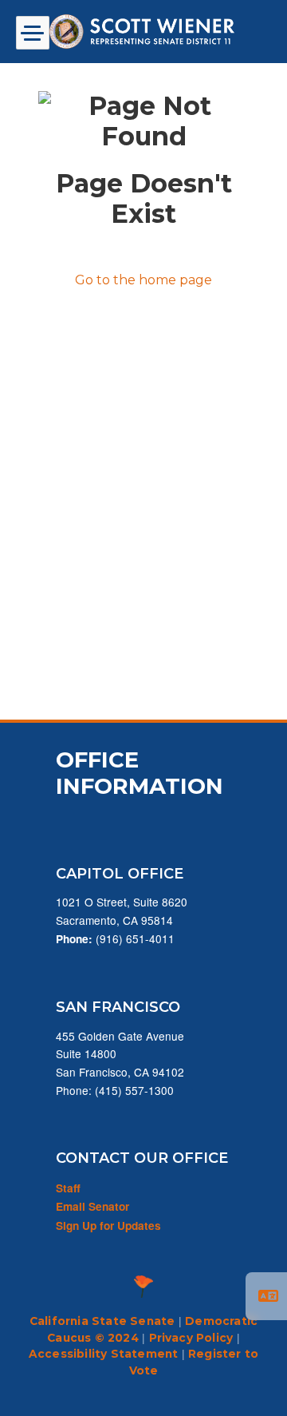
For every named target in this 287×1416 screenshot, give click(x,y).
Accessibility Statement (104, 1353)
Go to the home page (143, 280)
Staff (68, 1188)
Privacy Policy (191, 1337)
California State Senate (102, 1321)
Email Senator (92, 1206)
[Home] (143, 31)
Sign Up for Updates (108, 1225)
